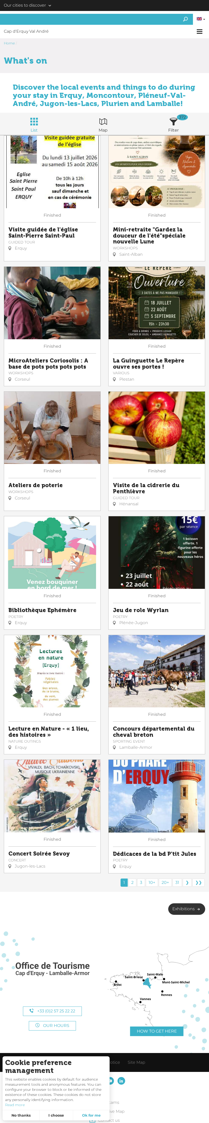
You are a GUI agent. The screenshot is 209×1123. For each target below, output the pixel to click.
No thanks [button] (21, 1115)
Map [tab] (103, 130)
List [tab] (34, 130)
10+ (152, 882)
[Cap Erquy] (52, 969)
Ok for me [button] (91, 1115)
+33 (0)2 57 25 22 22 (55, 1011)
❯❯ (198, 882)
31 (177, 882)
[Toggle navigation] (200, 31)
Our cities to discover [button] (25, 5)
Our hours (55, 1025)
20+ (165, 882)
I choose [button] (56, 1115)
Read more (15, 1105)
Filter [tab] (173, 130)
